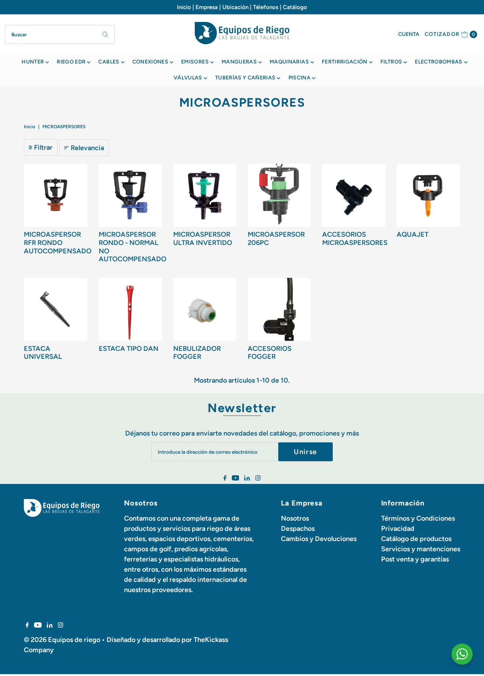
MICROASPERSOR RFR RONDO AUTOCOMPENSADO (58, 242)
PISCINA (299, 77)
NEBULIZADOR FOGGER (197, 352)
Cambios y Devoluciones (319, 539)
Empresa (206, 7)
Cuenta (408, 34)
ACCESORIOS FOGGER (270, 352)
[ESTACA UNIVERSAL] (55, 309)
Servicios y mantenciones (420, 549)
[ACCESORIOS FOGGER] (279, 309)
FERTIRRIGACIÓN (345, 62)
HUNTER (33, 62)
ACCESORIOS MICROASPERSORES (355, 238)
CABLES (108, 62)
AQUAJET (412, 234)
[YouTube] (235, 478)
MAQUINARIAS (289, 62)
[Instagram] (258, 478)
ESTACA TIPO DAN (128, 348)
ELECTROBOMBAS (438, 62)
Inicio (184, 7)
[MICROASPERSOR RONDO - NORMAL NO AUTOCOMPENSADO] (130, 195)
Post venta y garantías (415, 559)
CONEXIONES (150, 62)
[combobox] (60, 34)
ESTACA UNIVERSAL (43, 352)
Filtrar (43, 147)
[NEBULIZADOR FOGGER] (204, 309)
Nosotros (295, 518)
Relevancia (87, 148)
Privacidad (397, 528)
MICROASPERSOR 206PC (276, 238)
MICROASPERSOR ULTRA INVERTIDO (202, 238)
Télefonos (265, 7)
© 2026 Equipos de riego (62, 640)
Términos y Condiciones (418, 518)
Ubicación (235, 7)
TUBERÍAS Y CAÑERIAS (245, 77)
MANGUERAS (239, 62)
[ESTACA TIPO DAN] (130, 309)
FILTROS (391, 62)
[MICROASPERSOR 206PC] (279, 195)
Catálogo (295, 7)
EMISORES (195, 62)
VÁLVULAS (188, 77)
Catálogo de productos (416, 539)
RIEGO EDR (71, 62)
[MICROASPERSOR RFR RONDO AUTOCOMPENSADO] (55, 195)
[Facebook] (224, 478)
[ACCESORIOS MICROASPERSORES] (353, 195)
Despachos (298, 528)
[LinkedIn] (247, 478)
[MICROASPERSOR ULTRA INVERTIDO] (204, 195)
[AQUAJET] (428, 195)
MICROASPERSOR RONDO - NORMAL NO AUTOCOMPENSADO (132, 246)
